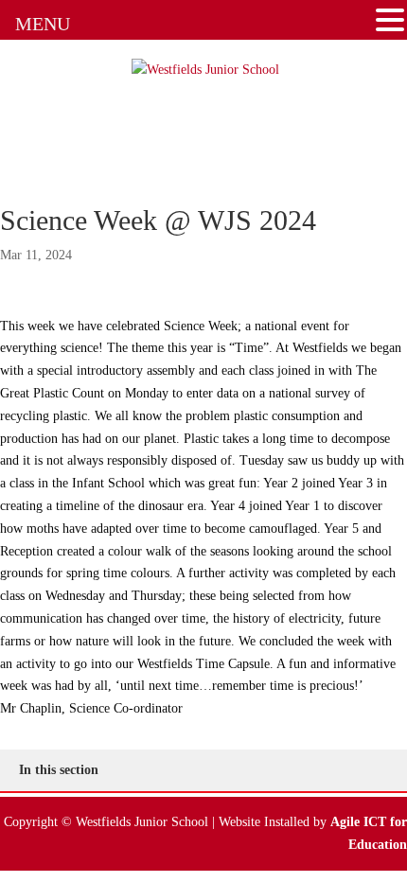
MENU (42, 23)
